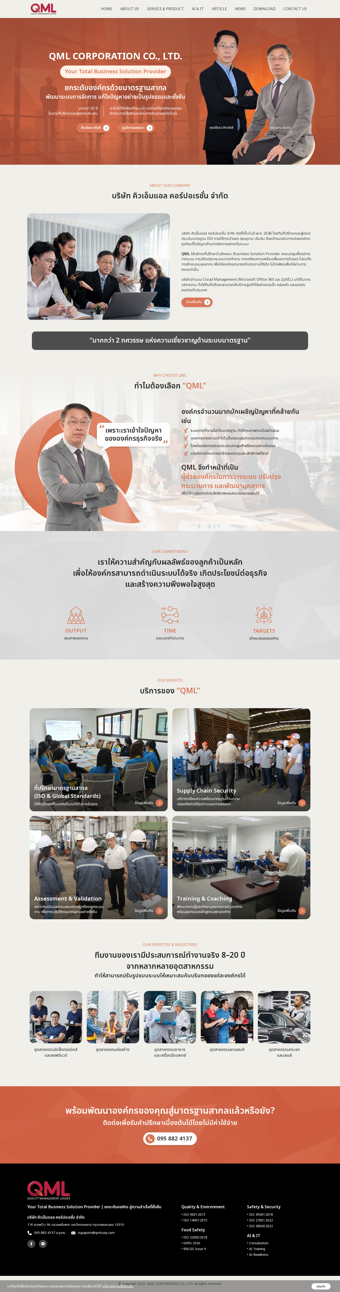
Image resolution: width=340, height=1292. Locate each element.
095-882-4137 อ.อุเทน (49, 1232)
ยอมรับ (321, 1286)
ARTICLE (219, 9)
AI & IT (198, 9)
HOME (106, 9)
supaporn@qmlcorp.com (96, 1232)
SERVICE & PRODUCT (165, 9)
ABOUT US (129, 9)
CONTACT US (295, 9)
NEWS (240, 9)
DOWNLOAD (264, 9)
